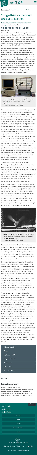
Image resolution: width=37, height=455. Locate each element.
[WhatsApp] (16, 28)
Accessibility (29, 446)
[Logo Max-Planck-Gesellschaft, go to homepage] (16, 3)
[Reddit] (9, 28)
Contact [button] (4, 378)
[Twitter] (13, 28)
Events (6, 351)
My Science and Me (10, 355)
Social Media (6, 409)
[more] (8, 103)
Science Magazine (9, 347)
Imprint (12, 446)
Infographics (8, 367)
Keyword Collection (18, 427)
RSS (18, 432)
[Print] (27, 28)
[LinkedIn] (6, 28)
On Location (8, 363)
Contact (18, 415)
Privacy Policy (20, 446)
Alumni (18, 419)
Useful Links (6, 406)
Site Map (6, 446)
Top (33, 404)
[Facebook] (2, 28)
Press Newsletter (9, 371)
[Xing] (20, 28)
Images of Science (9, 359)
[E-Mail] (23, 28)
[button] (34, 95)
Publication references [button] (9, 384)
